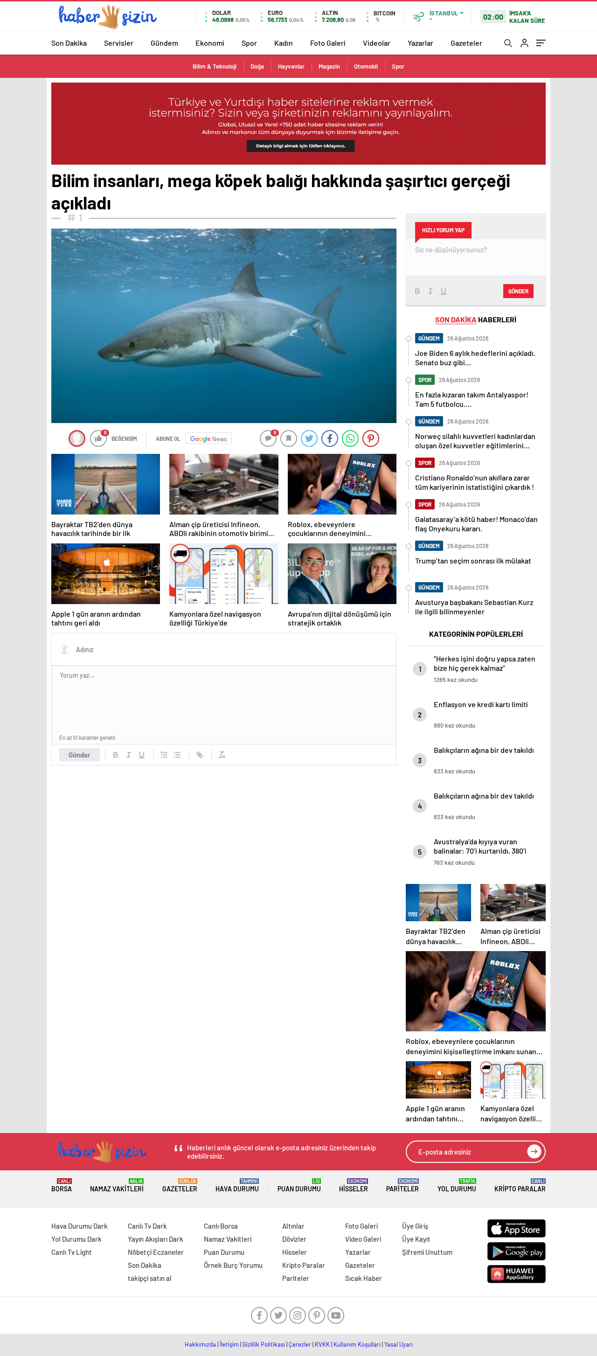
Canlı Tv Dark (147, 1226)
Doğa (257, 66)
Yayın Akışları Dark (155, 1239)
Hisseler (353, 1185)
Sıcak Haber (363, 1278)
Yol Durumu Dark (76, 1239)
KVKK (322, 1344)
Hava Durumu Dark (79, 1226)
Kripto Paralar (520, 1185)
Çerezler (300, 1344)
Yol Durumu (456, 1185)
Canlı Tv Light (71, 1252)
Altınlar (293, 1226)
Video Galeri (363, 1239)
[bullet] (177, 754)
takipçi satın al (150, 1278)
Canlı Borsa (221, 1226)
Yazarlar (420, 42)
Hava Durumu (237, 1185)
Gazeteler (466, 42)
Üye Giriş (415, 1226)
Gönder (79, 755)
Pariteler (402, 1185)
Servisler (118, 42)
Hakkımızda (200, 1344)
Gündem (164, 42)
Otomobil (366, 66)
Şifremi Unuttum (427, 1252)
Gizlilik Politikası (264, 1344)
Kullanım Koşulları (357, 1344)
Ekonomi (209, 42)
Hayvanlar (291, 66)
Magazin (329, 66)
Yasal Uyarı (398, 1344)
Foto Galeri (328, 42)
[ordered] (164, 754)
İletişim (229, 1344)
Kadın (283, 42)
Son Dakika (69, 42)
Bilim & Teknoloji (214, 66)
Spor (249, 42)
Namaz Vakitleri (117, 1185)
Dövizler (294, 1239)
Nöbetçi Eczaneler (156, 1252)
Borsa (61, 1185)
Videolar (376, 42)
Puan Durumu (299, 1185)
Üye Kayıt (416, 1239)
